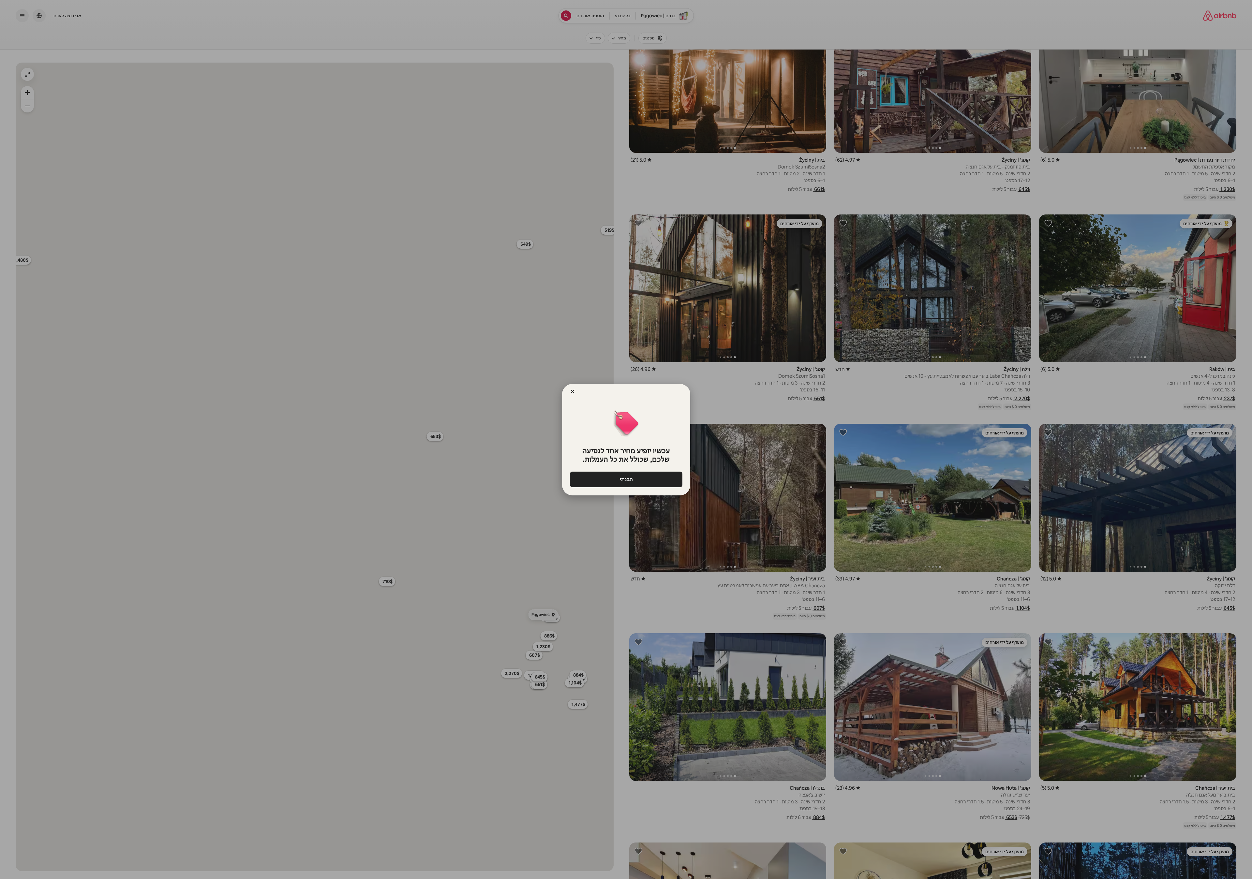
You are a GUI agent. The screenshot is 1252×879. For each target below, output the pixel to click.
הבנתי (626, 479)
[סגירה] (572, 391)
